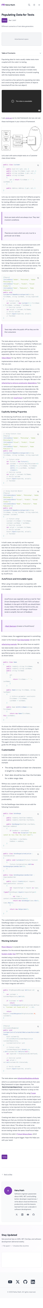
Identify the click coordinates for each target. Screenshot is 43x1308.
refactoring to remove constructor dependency (19, 383)
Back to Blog (8, 1174)
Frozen (33, 1093)
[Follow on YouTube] (28, 1214)
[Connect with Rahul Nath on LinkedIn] (33, 1282)
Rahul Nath (10, 5)
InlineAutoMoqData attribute (28, 1078)
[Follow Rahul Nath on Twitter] (18, 1282)
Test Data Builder (23, 640)
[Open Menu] (39, 5)
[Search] (29, 5)
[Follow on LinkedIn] (22, 1214)
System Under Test (9, 954)
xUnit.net (8, 118)
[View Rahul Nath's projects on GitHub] (25, 1282)
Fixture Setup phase (24, 1134)
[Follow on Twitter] (16, 1214)
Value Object (6, 358)
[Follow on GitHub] (33, 1214)
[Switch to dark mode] (34, 5)
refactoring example (9, 644)
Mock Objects (7, 947)
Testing (4, 20)
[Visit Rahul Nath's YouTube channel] (10, 1282)
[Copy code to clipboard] (38, 165)
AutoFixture (18, 398)
